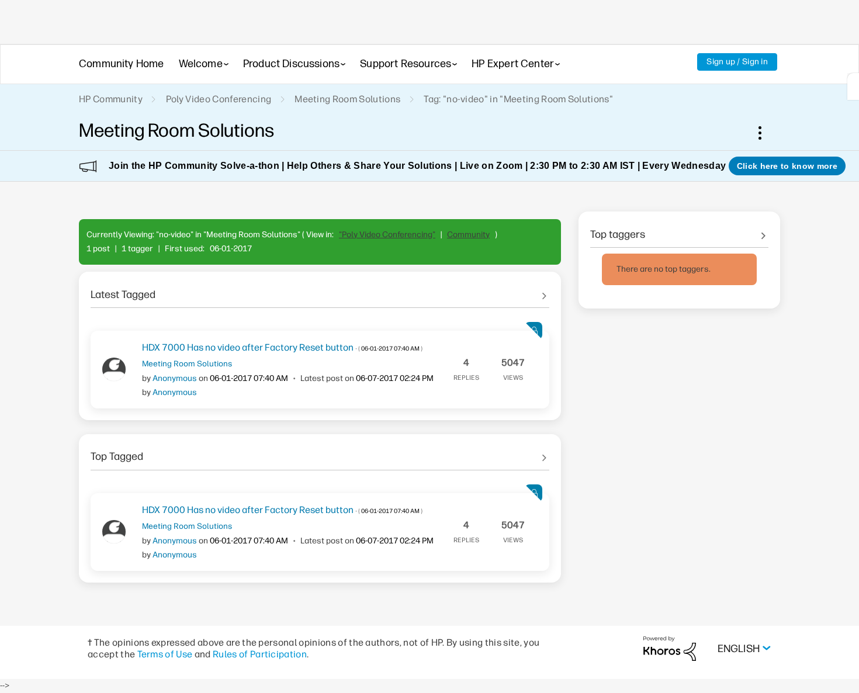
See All (320, 290)
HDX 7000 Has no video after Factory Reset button (282, 347)
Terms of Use (165, 654)
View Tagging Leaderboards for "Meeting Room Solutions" (679, 230)
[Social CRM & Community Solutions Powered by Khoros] (669, 648)
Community (468, 235)
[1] (853, 86)
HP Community (111, 99)
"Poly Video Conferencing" (387, 235)
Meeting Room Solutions (347, 99)
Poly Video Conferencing (218, 99)
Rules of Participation (260, 654)
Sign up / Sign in (737, 62)
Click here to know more (787, 166)
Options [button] (766, 132)
